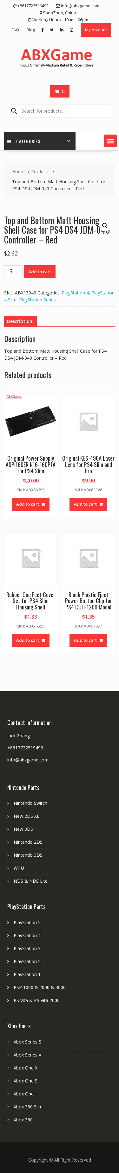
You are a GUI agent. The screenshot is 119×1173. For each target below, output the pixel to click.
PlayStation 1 (27, 974)
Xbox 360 (23, 1120)
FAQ (15, 30)
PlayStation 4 (75, 293)
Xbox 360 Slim (28, 1107)
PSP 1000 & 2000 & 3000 (40, 987)
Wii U (19, 868)
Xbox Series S (27, 1042)
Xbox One (24, 1094)
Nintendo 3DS (28, 855)
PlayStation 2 (27, 961)
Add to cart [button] (27, 504)
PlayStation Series (37, 300)
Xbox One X (25, 1068)
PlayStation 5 (27, 922)
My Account (96, 30)
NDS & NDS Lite (31, 881)
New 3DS (23, 829)
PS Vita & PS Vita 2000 (37, 1000)
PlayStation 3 (27, 948)
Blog (31, 30)
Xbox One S (25, 1081)
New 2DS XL (26, 816)
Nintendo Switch (30, 803)
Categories (28, 141)
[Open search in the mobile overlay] (59, 111)
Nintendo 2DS (28, 842)
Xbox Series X (27, 1055)
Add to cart (39, 271)
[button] (110, 141)
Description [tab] (19, 321)
